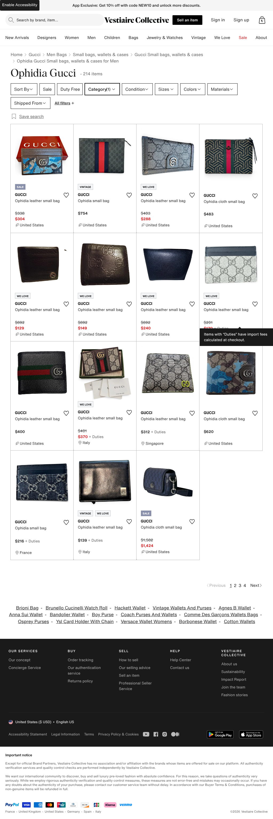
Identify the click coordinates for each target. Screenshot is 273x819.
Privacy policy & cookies (118, 734)
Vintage (198, 38)
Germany (73, 812)
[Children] (124, 38)
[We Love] (234, 38)
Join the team (233, 687)
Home (16, 54)
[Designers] (60, 38)
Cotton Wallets (239, 621)
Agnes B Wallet (235, 608)
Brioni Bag (27, 608)
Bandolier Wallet (67, 614)
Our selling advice (134, 668)
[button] (262, 20)
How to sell (128, 660)
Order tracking (80, 660)
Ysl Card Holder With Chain (85, 621)
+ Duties (221, 328)
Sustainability (233, 672)
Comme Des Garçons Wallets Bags (221, 614)
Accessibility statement (28, 734)
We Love (222, 38)
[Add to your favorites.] (66, 195)
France (10, 812)
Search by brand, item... (37, 20)
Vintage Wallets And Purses (182, 608)
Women (72, 38)
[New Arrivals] (33, 38)
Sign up (241, 20)
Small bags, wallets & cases (100, 54)
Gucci (34, 54)
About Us (264, 38)
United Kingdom (30, 812)
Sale (243, 38)
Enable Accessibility (19, 5)
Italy (98, 812)
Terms (89, 734)
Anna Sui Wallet (26, 614)
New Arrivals (17, 38)
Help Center (180, 660)
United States (54, 812)
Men (91, 38)
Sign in (218, 20)
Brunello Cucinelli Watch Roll (76, 608)
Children (112, 38)
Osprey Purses (33, 621)
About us (229, 664)
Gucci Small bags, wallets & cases (169, 54)
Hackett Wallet (130, 608)
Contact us (179, 668)
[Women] (83, 38)
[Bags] (142, 38)
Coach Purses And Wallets (149, 614)
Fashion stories (234, 695)
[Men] (100, 38)
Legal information (65, 734)
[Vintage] (210, 38)
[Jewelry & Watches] (187, 38)
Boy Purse (103, 614)
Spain (88, 812)
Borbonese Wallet (198, 621)
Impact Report (233, 679)
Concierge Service (25, 668)
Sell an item (187, 20)
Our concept (19, 660)
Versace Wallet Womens (146, 621)
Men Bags (57, 54)
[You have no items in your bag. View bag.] (262, 20)
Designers (46, 38)
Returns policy (80, 681)
